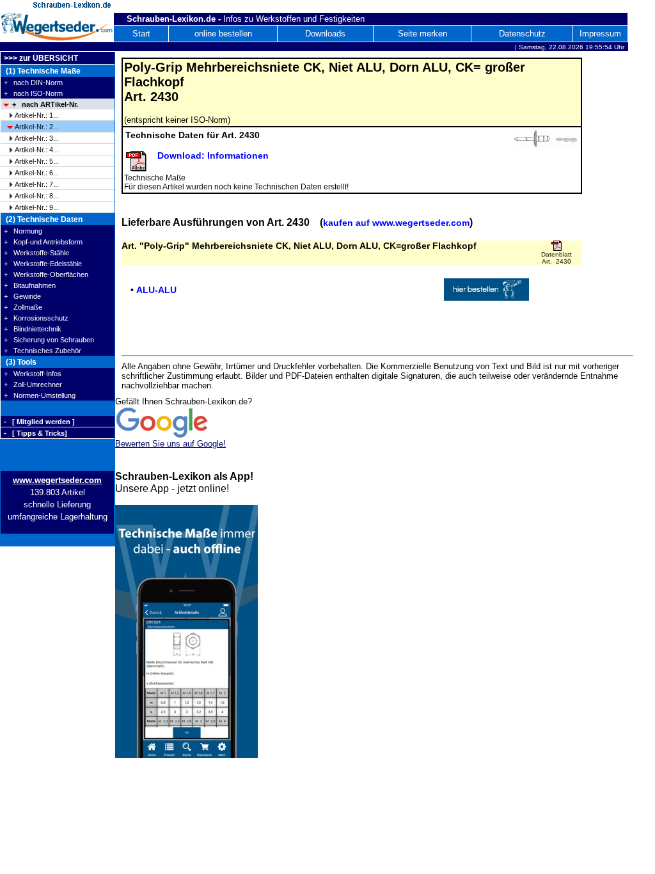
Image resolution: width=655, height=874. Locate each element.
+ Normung (23, 231)
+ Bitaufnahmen (30, 285)
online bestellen (223, 33)
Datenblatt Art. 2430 (556, 258)
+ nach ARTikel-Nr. (45, 104)
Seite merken (422, 33)
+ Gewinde (22, 296)
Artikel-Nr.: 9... (37, 207)
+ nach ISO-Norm (33, 93)
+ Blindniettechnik (32, 329)
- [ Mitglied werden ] (39, 421)
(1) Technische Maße (42, 71)
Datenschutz (522, 33)
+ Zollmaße (23, 307)
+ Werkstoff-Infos (32, 373)
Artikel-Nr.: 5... (37, 161)
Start (141, 33)
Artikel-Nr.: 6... (37, 173)
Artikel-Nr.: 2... (37, 127)
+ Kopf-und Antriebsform (43, 242)
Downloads (325, 33)
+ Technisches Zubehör (42, 350)
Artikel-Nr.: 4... (37, 150)
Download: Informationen (213, 155)
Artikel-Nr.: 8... (37, 196)
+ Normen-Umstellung (39, 395)
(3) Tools (20, 362)
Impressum (600, 33)
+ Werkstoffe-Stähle (36, 253)
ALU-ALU (156, 290)
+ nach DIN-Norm (33, 82)
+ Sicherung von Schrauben (49, 340)
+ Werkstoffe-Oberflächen (46, 274)
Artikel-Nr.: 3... (37, 138)
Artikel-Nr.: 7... (37, 184)
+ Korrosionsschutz (36, 318)
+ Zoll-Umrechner (33, 384)
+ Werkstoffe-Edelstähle (43, 263)
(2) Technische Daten (43, 219)
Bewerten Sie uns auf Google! (170, 444)
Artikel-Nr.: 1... (37, 115)
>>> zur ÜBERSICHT (41, 58)
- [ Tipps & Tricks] (35, 433)
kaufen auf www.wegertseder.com (396, 223)
